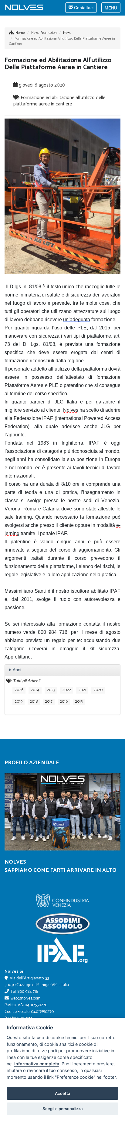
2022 (66, 690)
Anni (17, 670)
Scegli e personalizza (62, 1108)
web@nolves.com (26, 998)
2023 (51, 690)
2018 (34, 702)
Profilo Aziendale (32, 762)
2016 (64, 702)
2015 (79, 702)
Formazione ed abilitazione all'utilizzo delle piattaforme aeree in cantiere (59, 101)
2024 (35, 690)
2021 (82, 690)
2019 (18, 702)
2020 (98, 690)
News (67, 33)
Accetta (62, 1093)
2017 (48, 702)
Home (20, 33)
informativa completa (36, 1063)
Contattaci (80, 9)
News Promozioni (44, 33)
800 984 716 (27, 991)
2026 (19, 690)
